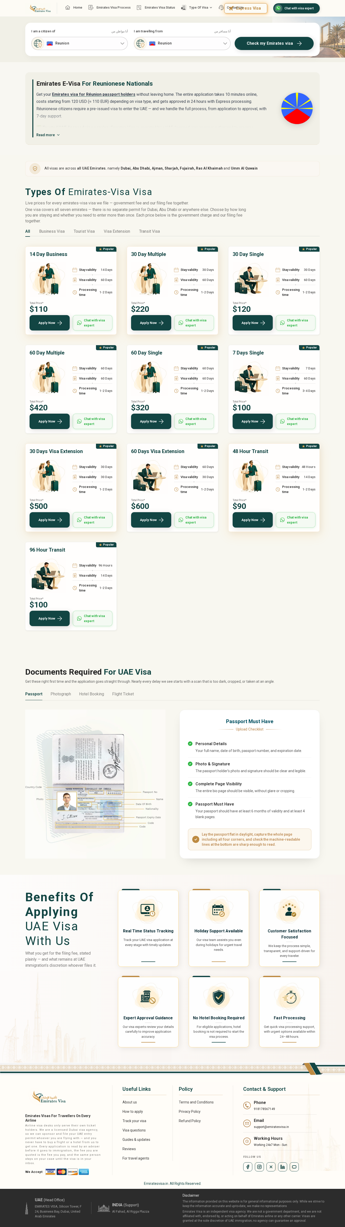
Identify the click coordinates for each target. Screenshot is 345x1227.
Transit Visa (149, 231)
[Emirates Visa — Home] (38, 8)
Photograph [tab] (61, 694)
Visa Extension (117, 231)
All (27, 231)
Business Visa (52, 231)
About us (129, 1102)
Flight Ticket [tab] (123, 694)
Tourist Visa (84, 231)
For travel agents (135, 1158)
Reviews (129, 1149)
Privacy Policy (190, 1112)
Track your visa (134, 1121)
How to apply (132, 1112)
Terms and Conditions (196, 1102)
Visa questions (134, 1130)
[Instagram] (259, 1166)
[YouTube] (294, 1166)
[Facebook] (247, 1166)
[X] (271, 1166)
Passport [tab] (33, 694)
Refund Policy (190, 1121)
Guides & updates (136, 1140)
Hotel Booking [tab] (91, 694)
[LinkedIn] (282, 1166)
